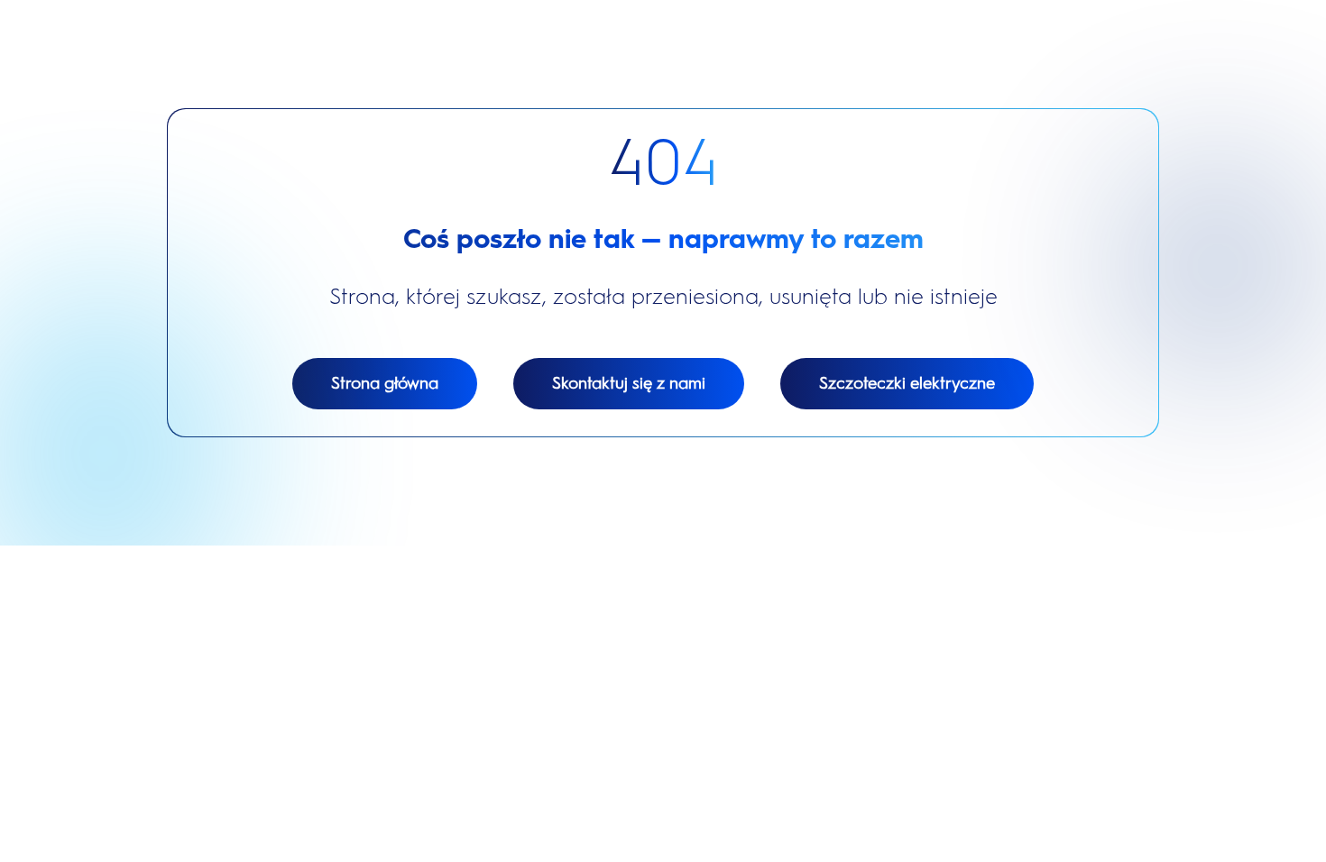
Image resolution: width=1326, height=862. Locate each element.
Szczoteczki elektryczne (907, 383)
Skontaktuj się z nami (628, 383)
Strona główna (384, 383)
